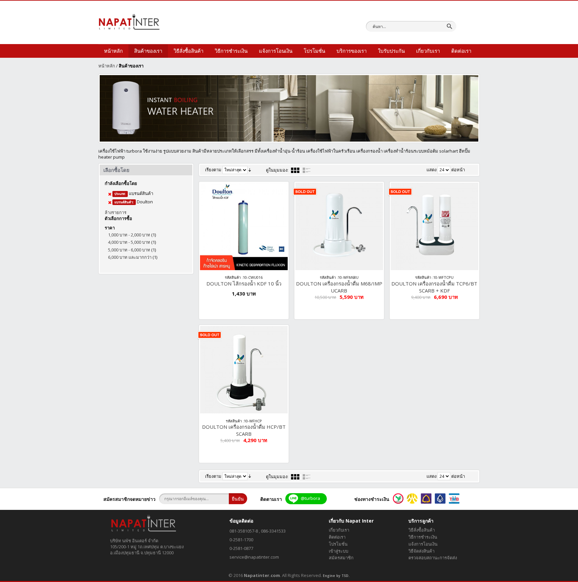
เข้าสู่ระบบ (338, 551)
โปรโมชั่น (338, 544)
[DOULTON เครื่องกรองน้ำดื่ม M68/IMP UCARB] (339, 226)
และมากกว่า (130, 257)
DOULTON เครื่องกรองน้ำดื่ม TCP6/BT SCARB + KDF (434, 287)
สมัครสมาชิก (341, 558)
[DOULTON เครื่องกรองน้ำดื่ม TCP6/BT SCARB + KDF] (434, 226)
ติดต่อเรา (337, 537)
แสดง (431, 170)
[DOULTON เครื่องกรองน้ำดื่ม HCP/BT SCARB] (244, 369)
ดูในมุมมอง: (277, 170)
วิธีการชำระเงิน (422, 537)
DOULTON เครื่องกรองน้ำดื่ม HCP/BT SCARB (244, 430)
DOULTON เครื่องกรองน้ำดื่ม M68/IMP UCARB (339, 287)
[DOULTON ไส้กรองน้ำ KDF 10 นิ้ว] (244, 226)
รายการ (306, 170)
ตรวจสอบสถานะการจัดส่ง (432, 558)
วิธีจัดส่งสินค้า (421, 551)
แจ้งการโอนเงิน (423, 544)
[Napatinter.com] (129, 22)
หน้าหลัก (106, 66)
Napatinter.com (262, 575)
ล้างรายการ (115, 212)
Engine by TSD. (336, 575)
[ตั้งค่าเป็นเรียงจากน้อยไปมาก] (250, 169)
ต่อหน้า (458, 170)
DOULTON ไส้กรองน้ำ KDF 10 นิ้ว (243, 283)
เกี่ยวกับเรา (339, 530)
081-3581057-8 (243, 531)
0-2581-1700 (241, 540)
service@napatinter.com (254, 557)
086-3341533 (273, 531)
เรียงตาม (213, 170)
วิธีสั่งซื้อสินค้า (421, 530)
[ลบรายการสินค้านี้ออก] (109, 194)
